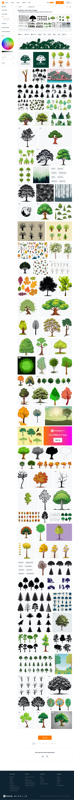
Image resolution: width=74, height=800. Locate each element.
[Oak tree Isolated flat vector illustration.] (45, 211)
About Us (42, 780)
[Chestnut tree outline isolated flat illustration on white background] (55, 307)
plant (54, 34)
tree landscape (28, 566)
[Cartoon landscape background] (63, 664)
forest (49, 34)
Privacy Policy (61, 796)
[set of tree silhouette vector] (62, 643)
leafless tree (29, 569)
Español (58, 778)
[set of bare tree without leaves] (60, 267)
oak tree (20, 566)
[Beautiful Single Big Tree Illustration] (25, 267)
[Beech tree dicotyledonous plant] (30, 381)
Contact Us (42, 778)
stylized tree (21, 573)
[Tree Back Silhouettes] (31, 231)
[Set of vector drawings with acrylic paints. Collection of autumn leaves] (28, 286)
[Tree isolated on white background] (31, 464)
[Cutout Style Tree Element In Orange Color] (23, 415)
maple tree (21, 562)
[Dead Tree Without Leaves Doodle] (32, 685)
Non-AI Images (6, 19)
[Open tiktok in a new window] (22, 796)
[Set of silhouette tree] (28, 643)
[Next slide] (70, 34)
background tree (29, 562)
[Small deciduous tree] (54, 366)
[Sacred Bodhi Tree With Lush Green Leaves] (28, 307)
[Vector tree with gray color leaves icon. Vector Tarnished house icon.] (42, 568)
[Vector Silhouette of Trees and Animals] (30, 435)
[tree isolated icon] (43, 720)
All (3, 16)
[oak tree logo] (33, 60)
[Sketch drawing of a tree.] (22, 479)
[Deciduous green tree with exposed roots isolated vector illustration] (55, 137)
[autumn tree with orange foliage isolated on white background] (21, 381)
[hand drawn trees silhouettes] (39, 76)
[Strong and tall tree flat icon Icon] (23, 327)
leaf (59, 34)
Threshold (4, 57)
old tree (53, 177)
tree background (30, 573)
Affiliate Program (28, 780)
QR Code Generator (13, 790)
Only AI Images (6, 18)
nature (39, 34)
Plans (48, 2)
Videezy (11, 780)
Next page (45, 737)
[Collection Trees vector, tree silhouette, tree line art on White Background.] (45, 452)
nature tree (54, 172)
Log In (68, 2)
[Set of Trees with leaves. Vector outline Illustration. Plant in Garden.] (25, 175)
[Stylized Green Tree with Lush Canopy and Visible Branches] (62, 500)
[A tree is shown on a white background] (62, 623)
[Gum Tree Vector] (59, 76)
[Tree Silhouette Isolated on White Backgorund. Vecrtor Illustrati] (28, 137)
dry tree (53, 168)
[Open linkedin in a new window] (18, 796)
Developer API (12, 785)
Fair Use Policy (67, 796)
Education (12, 783)
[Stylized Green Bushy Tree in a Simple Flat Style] (42, 118)
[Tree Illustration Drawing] (59, 685)
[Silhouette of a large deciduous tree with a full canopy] (24, 703)
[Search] (67, 6)
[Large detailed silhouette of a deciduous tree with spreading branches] (45, 157)
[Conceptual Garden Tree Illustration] (26, 347)
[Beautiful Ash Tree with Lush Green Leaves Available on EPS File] (52, 327)
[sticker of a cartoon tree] (41, 366)
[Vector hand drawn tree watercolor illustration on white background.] (60, 250)
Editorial (24, 2)
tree (45, 34)
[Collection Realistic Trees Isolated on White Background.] (54, 381)
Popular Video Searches (29, 785)
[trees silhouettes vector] (45, 44)
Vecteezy (11, 778)
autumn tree (54, 181)
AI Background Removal (14, 789)
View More (66, 24)
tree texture (21, 569)
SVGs (21, 34)
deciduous (64, 34)
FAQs (41, 777)
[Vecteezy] (3, 2)
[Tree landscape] (58, 415)
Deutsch (58, 782)
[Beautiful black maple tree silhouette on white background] (38, 703)
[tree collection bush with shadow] (26, 157)
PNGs (28, 34)
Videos (18, 2)
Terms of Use (56, 796)
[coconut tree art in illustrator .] (40, 532)
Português (59, 780)
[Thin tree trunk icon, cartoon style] (24, 76)
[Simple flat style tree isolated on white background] (60, 347)
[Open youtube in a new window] (26, 796)
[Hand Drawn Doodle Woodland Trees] (59, 703)
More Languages (60, 785)
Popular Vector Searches (30, 782)
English (58, 777)
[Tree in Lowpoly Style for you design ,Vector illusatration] (26, 720)
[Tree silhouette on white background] (63, 479)
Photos (12, 2)
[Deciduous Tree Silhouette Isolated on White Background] (26, 193)
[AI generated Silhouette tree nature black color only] (47, 286)
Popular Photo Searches (29, 783)
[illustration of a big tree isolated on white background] (26, 118)
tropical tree (60, 168)
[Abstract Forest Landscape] (41, 175)
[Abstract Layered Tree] (65, 286)
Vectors (6, 2)
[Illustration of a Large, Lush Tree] (40, 396)
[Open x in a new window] (24, 796)
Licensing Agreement (29, 777)
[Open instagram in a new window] (16, 796)
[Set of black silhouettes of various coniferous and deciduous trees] (34, 623)
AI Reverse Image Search (14, 787)
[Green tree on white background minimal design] (54, 396)
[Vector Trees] (59, 231)
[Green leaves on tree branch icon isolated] (37, 415)
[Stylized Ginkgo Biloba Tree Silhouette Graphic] (45, 500)
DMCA (26, 778)
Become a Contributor (44, 783)
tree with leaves (62, 172)
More (29, 2)
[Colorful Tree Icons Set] (61, 60)
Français (58, 783)
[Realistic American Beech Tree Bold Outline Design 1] (26, 532)
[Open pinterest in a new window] (20, 796)
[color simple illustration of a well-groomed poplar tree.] (22, 464)
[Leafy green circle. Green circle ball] (26, 366)
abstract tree (62, 181)
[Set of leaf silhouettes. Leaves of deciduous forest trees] (36, 104)
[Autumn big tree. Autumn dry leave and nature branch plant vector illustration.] (40, 479)
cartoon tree (60, 177)
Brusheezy (12, 777)
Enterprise (12, 782)
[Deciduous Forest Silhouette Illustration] (63, 193)
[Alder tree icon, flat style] (28, 500)
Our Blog (42, 782)
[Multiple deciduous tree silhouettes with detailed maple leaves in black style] (31, 583)
